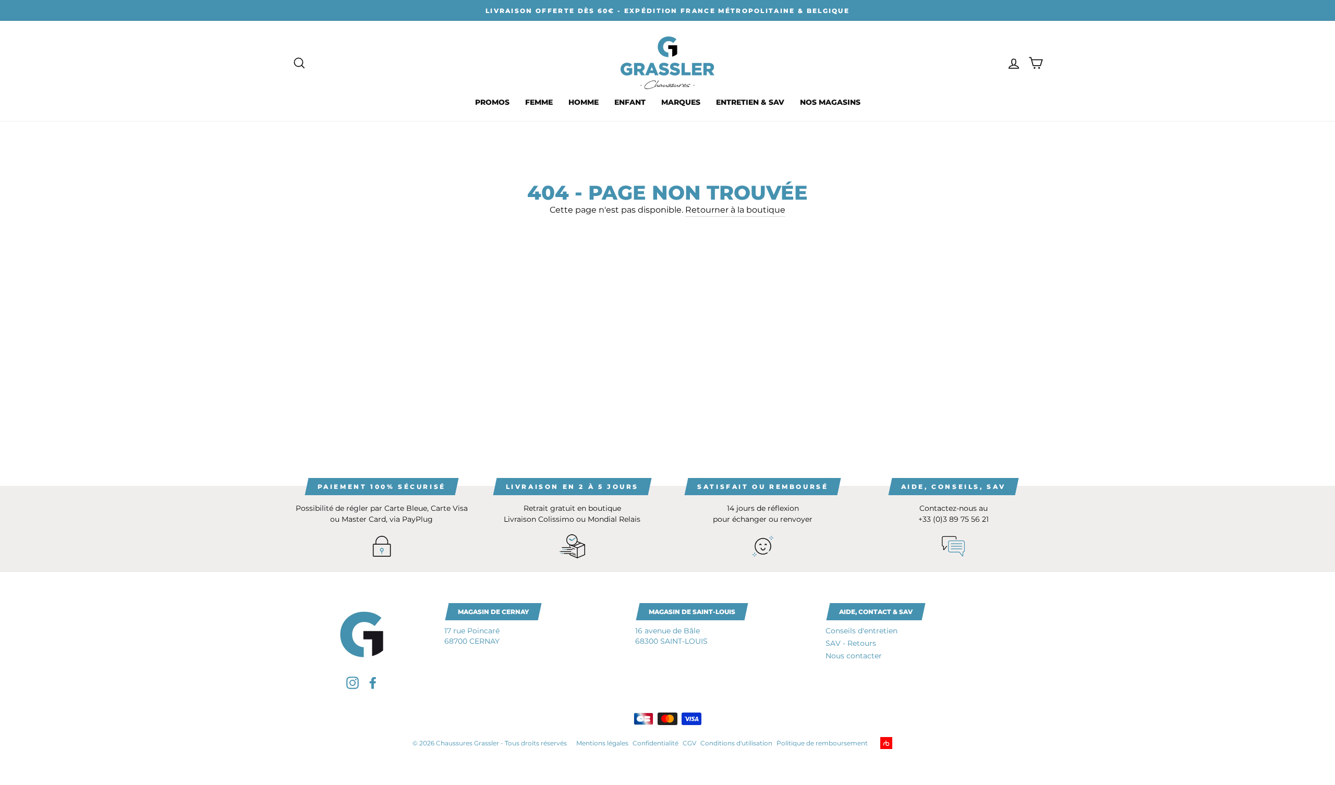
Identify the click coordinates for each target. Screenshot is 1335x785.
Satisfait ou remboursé (762, 486)
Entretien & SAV (750, 102)
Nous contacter (854, 656)
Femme (539, 102)
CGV (689, 743)
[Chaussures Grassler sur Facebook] (373, 682)
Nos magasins (830, 102)
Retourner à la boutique (735, 210)
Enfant (630, 102)
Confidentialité (655, 743)
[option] (667, 10)
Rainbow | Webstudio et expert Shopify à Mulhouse (902, 743)
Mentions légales (602, 743)
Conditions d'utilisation (736, 743)
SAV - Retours (851, 643)
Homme (583, 102)
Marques (680, 102)
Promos (492, 102)
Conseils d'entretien (861, 631)
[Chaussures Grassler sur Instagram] (352, 682)
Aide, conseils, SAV (953, 486)
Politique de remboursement (822, 743)
